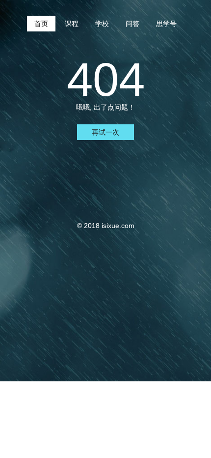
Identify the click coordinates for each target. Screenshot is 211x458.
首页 (41, 24)
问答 (132, 24)
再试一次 (105, 132)
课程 (72, 24)
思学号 (166, 24)
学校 (102, 24)
